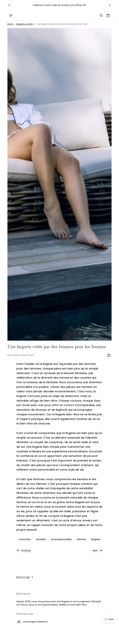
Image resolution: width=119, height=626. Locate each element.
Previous (26, 550)
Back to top (23, 577)
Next (95, 550)
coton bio (24, 539)
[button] (101, 15)
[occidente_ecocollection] (21, 15)
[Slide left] (9, 5)
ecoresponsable (61, 539)
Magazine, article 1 (25, 24)
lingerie (95, 539)
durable (41, 539)
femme (81, 539)
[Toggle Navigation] (10, 15)
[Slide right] (110, 5)
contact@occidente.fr (35, 621)
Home (10, 24)
